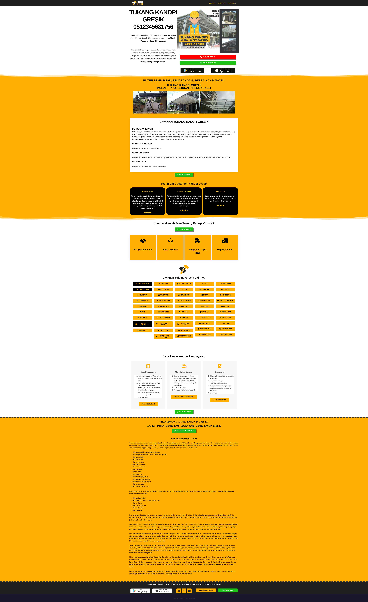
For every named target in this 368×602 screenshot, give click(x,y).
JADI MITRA (232, 3)
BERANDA (212, 3)
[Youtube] (189, 590)
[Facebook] (178, 590)
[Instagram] (184, 590)
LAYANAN (221, 3)
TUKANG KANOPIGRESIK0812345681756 (153, 19)
